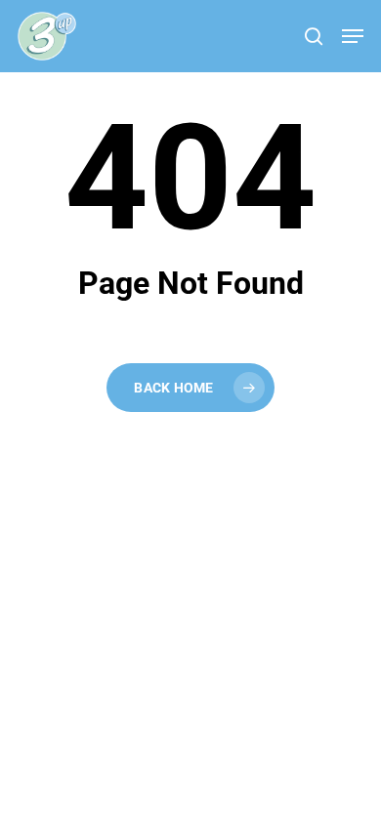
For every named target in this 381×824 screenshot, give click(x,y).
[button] (352, 36)
